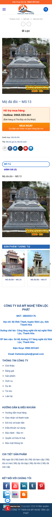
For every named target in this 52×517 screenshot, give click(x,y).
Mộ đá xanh (22, 142)
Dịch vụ (9, 381)
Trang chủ (14, 19)
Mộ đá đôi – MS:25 (13, 279)
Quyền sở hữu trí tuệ (15, 438)
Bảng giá (9, 371)
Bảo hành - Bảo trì (14, 433)
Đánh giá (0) (10, 169)
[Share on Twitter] (15, 148)
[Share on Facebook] (10, 148)
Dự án (8, 386)
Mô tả (7, 164)
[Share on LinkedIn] (30, 148)
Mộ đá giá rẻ (11, 142)
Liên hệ (8, 396)
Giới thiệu (9, 365)
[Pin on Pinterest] (25, 148)
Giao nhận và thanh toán (17, 417)
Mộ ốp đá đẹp (21, 463)
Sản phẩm (10, 376)
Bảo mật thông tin (14, 443)
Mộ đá (26, 19)
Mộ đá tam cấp (36, 459)
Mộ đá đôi (38, 19)
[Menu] (4, 9)
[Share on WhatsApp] (4, 148)
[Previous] (2, 269)
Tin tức (8, 391)
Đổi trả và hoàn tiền (14, 422)
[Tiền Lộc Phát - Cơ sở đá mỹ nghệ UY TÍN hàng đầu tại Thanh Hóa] (25, 9)
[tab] (26, 164)
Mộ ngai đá (7, 459)
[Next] (50, 269)
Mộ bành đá (21, 459)
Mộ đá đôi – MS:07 (39, 279)
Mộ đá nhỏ (35, 463)
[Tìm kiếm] (45, 9)
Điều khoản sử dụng (15, 427)
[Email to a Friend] (20, 148)
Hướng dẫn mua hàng (15, 412)
